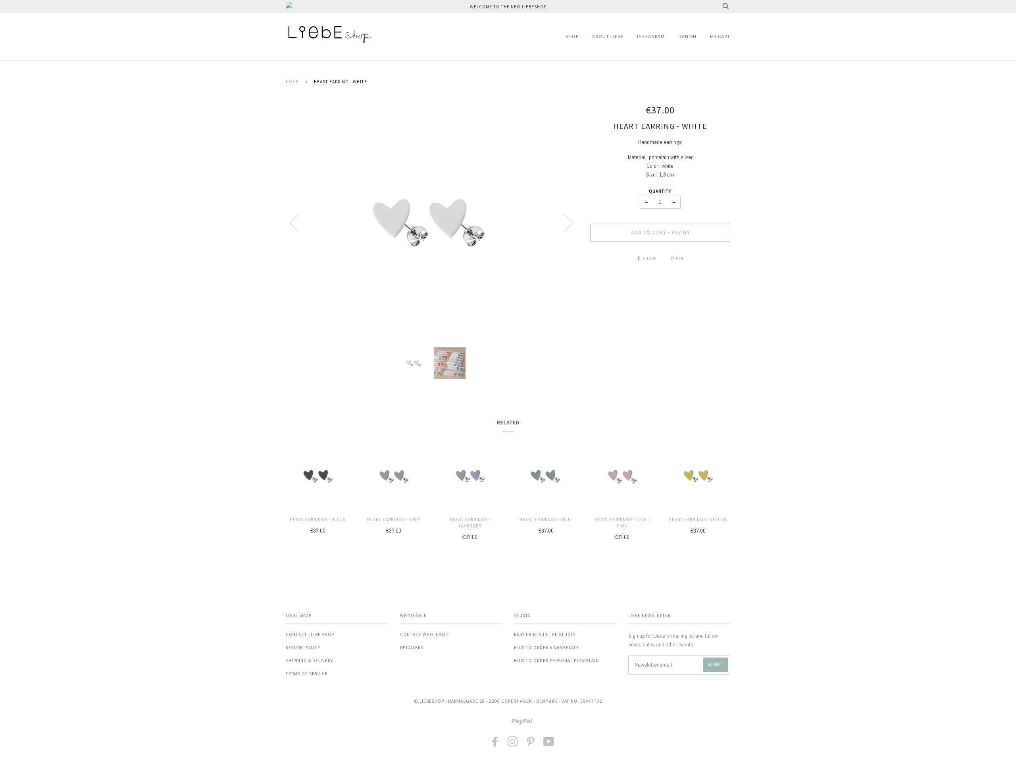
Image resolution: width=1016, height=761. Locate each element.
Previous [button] (299, 222)
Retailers (411, 647)
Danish (687, 36)
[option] (432, 222)
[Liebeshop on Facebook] (495, 744)
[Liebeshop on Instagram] (513, 744)
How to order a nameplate (546, 647)
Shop (572, 36)
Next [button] (563, 222)
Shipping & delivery (309, 660)
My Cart (720, 36)
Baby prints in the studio (545, 634)
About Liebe (607, 36)
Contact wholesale (424, 634)
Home (292, 81)
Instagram (651, 36)
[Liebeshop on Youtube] (548, 744)
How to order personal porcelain (556, 660)
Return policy (303, 647)
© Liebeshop (429, 701)
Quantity (660, 191)
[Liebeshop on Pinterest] (530, 744)
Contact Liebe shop (310, 634)
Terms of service (307, 674)
